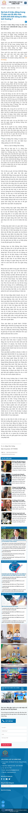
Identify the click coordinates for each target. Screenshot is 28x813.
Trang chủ (3, 7)
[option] (7, 697)
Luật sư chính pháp (11, 7)
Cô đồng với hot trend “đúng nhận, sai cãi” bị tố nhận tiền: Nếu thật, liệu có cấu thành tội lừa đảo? (19, 501)
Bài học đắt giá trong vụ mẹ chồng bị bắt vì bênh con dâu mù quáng (18, 462)
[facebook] (3, 805)
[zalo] (3, 802)
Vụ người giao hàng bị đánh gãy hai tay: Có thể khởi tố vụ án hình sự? (19, 475)
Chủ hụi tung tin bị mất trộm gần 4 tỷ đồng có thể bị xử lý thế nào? (19, 514)
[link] (14, 441)
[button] (2, 697)
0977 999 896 (9, 810)
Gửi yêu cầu (5, 745)
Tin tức (18, 7)
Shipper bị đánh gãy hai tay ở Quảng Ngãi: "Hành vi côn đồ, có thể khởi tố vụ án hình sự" (19, 488)
